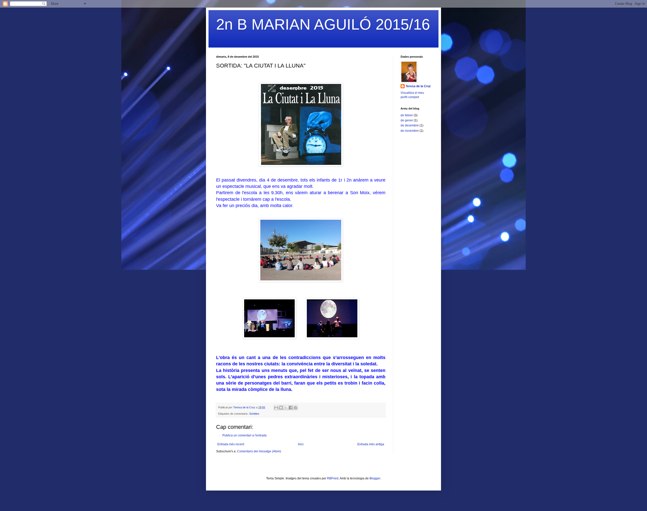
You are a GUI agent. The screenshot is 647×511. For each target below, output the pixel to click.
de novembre (410, 130)
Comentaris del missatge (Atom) (259, 451)
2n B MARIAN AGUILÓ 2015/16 (323, 24)
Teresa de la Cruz (418, 86)
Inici (301, 444)
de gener (407, 120)
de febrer (407, 115)
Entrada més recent (230, 444)
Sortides (254, 413)
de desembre (410, 125)
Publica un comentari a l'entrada (244, 435)
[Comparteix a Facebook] (290, 407)
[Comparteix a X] (285, 407)
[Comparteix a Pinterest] (295, 407)
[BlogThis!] (281, 407)
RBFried (332, 478)
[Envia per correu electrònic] (276, 407)
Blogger (374, 478)
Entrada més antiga (370, 444)
